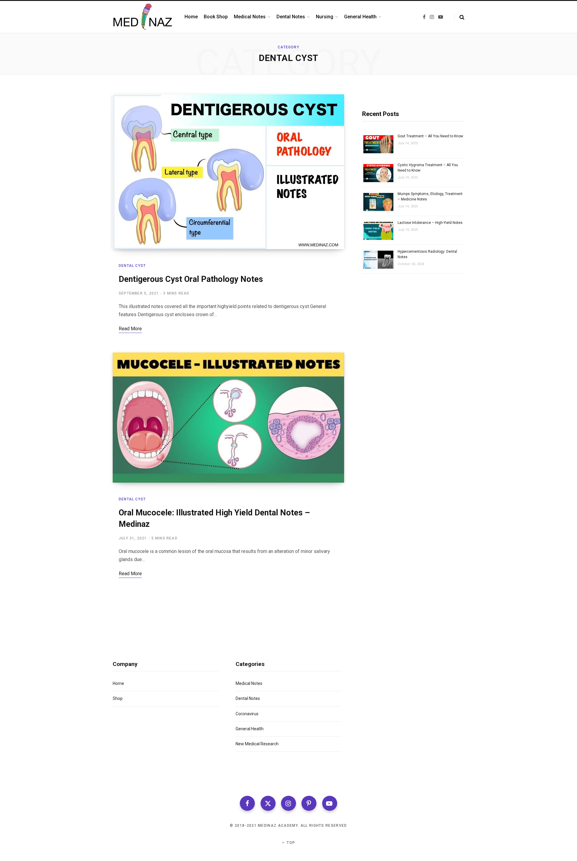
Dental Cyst (132, 266)
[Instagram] (288, 803)
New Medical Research (257, 743)
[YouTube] (329, 803)
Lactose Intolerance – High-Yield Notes (430, 223)
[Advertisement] (413, 347)
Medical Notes (249, 683)
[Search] (459, 17)
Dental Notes (248, 698)
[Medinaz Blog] (142, 16)
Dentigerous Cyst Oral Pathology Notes (191, 279)
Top (290, 843)
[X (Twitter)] (268, 803)
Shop (118, 698)
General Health (250, 728)
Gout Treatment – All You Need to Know (430, 136)
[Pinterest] (308, 803)
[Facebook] (247, 803)
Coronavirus (247, 713)
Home (118, 683)
